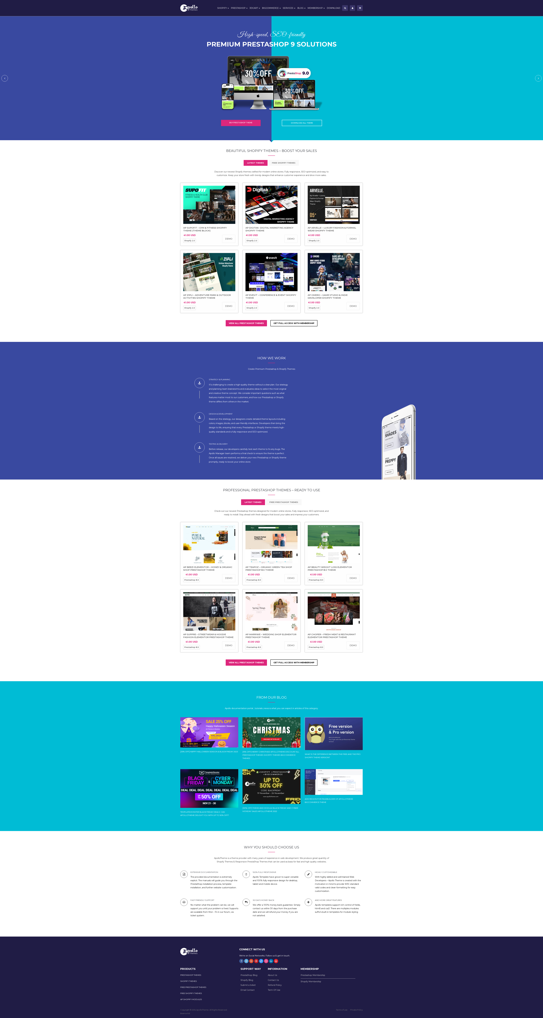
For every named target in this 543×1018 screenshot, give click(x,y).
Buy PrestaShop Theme (240, 123)
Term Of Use (274, 990)
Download (333, 8)
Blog (300, 8)
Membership (315, 8)
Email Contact (248, 990)
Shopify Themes (188, 981)
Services (288, 8)
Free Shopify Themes (191, 993)
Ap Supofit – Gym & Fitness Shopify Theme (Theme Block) (205, 229)
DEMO (228, 238)
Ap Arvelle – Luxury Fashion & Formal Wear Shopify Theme (332, 229)
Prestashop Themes (190, 975)
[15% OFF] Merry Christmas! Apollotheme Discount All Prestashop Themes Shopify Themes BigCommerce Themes (271, 755)
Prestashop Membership (313, 975)
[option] (271, 78)
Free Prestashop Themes (193, 987)
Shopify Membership (311, 981)
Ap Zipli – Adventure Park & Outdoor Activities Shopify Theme (207, 296)
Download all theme (302, 123)
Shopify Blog (247, 980)
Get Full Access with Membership (293, 323)
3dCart (254, 8)
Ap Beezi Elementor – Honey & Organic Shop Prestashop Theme (207, 568)
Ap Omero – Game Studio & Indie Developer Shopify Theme (328, 296)
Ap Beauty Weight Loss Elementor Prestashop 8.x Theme (330, 568)
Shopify (222, 8)
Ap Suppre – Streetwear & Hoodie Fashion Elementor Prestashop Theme (208, 636)
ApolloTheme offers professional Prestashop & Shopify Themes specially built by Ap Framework (191, 8)
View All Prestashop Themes (246, 323)
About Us (272, 975)
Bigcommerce (270, 8)
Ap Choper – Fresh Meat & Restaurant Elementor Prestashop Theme (332, 636)
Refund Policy (275, 985)
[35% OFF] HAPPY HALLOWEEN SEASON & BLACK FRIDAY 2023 (209, 751)
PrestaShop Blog (249, 975)
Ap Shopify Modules (191, 999)
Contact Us (273, 980)
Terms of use (341, 1010)
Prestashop (238, 8)
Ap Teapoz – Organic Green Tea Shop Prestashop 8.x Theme (268, 568)
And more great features (328, 900)
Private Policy (356, 1010)
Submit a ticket (248, 985)
